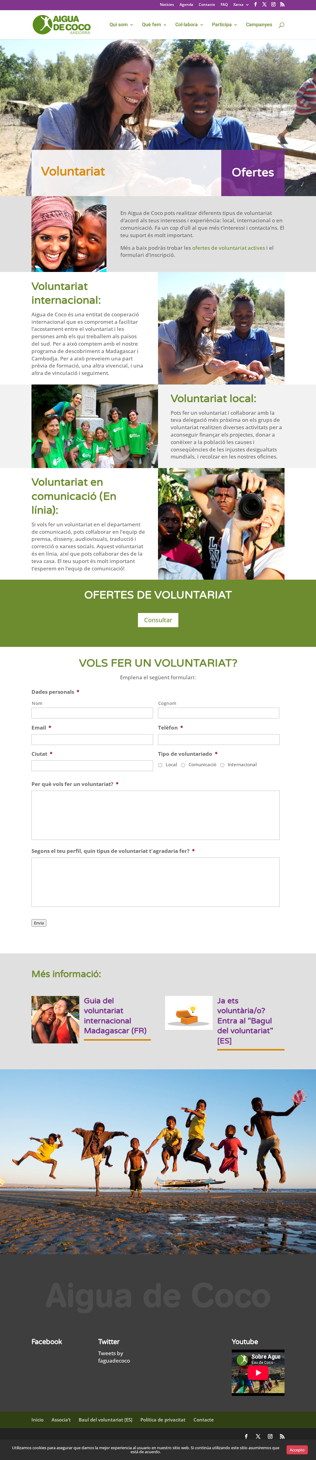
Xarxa (238, 5)
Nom (37, 703)
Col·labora (186, 25)
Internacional (242, 764)
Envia (39, 923)
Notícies (167, 5)
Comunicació (202, 764)
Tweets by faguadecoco (114, 1357)
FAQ (224, 5)
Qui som (119, 25)
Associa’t (61, 1420)
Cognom (167, 703)
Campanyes (259, 25)
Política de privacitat (162, 1420)
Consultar (158, 620)
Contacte (207, 5)
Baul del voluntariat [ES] (105, 1420)
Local (171, 764)
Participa (222, 25)
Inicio (37, 1420)
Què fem (151, 25)
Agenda (186, 5)
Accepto (297, 1450)
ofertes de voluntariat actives (228, 247)
